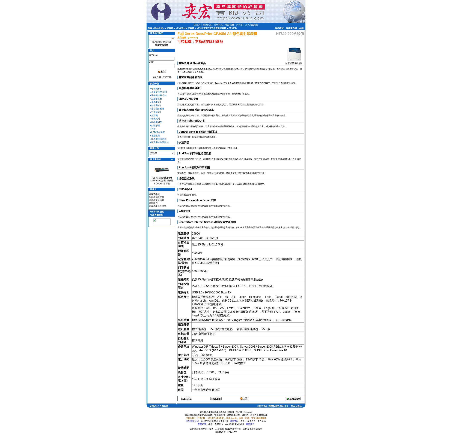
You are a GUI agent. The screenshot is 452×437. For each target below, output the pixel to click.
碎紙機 (215, 412)
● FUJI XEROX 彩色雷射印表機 (211, 28)
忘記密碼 (167, 77)
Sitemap (248, 412)
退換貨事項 (154, 194)
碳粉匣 (231, 412)
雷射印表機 (205, 412)
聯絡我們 (153, 203)
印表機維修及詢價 (157, 206)
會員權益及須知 (156, 200)
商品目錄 (158, 28)
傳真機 (223, 412)
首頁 (150, 28)
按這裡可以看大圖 (294, 63)
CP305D (232, 28)
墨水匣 (239, 412)
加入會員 (157, 77)
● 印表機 (169, 28)
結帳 (301, 28)
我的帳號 (279, 28)
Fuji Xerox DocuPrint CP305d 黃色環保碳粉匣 (161, 179)
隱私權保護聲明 (156, 197)
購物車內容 (291, 28)
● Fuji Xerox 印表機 (185, 28)
